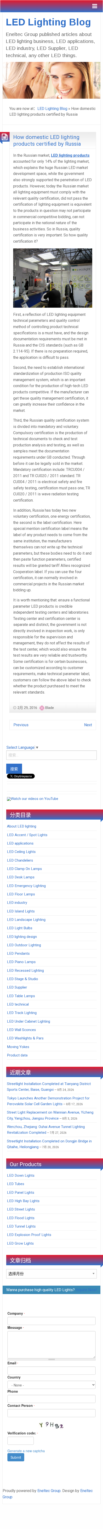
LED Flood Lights (20, 1218)
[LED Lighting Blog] (51, 80)
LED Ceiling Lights (21, 852)
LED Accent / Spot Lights (27, 835)
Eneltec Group (49, 1490)
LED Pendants (18, 953)
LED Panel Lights (20, 1192)
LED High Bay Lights (23, 1201)
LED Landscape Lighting (26, 919)
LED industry (17, 902)
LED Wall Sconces (21, 1030)
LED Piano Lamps (21, 962)
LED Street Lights (21, 1209)
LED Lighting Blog (48, 22)
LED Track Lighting (22, 1013)
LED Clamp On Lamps (24, 869)
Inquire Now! (86, 1290)
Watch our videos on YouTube (34, 799)
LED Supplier (17, 987)
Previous (21, 725)
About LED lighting (21, 826)
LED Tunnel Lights (21, 1226)
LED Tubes (15, 1184)
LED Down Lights (20, 1175)
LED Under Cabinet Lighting (28, 1021)
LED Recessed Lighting (25, 970)
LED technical (18, 1004)
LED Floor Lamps (21, 894)
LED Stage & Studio (22, 979)
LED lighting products (70, 155)
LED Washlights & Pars (25, 1038)
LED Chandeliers (20, 860)
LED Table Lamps (21, 996)
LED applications (20, 843)
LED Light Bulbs (19, 928)
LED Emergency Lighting (26, 886)
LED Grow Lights (20, 1243)
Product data (17, 1055)
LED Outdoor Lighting (24, 945)
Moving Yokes (18, 1047)
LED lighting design (22, 937)
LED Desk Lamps (20, 877)
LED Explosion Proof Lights (29, 1235)
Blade (49, 708)
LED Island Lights (21, 911)
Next (88, 725)
